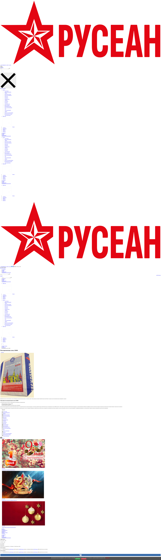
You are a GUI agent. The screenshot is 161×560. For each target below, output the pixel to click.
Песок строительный (8, 110)
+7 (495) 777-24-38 (8, 266)
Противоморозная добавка (8, 161)
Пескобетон (6, 145)
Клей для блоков (7, 105)
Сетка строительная (7, 115)
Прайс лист (4, 185)
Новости (4, 129)
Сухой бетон (6, 101)
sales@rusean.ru (158, 275)
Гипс (5, 156)
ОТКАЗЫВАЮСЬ (84, 558)
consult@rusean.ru (21, 549)
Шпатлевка (6, 96)
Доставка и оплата (4, 530)
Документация (4, 135)
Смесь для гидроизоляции (8, 107)
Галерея (3, 133)
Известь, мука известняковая (9, 112)
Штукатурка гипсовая (8, 94)
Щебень (6, 111)
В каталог (2, 352)
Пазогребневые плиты (8, 106)
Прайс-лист (4, 116)
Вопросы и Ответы (5, 532)
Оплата (13, 174)
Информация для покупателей (6, 183)
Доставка (4, 127)
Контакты (4, 131)
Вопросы (4, 130)
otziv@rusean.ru (35, 549)
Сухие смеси (7, 138)
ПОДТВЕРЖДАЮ (78, 558)
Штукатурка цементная (8, 95)
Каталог (4, 137)
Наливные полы (7, 99)
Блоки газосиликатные (8, 139)
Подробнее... (107, 557)
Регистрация (4, 88)
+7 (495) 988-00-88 (3, 266)
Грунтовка (6, 102)
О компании (4, 180)
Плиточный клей (7, 151)
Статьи (3, 134)
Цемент (6, 140)
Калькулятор (4, 128)
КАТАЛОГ (1, 67)
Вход (1, 88)
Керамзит (6, 100)
